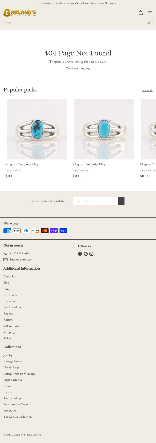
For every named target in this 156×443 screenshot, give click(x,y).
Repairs (8, 313)
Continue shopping (78, 68)
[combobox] (78, 22)
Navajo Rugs (11, 367)
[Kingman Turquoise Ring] (36, 139)
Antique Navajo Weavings (19, 373)
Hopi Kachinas (12, 379)
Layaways (9, 301)
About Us (9, 276)
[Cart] (140, 13)
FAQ (6, 289)
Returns (8, 319)
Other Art (9, 410)
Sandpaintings (12, 398)
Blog (6, 282)
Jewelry (8, 355)
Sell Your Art (11, 326)
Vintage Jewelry (13, 361)
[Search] (148, 22)
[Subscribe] (121, 201)
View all (147, 90)
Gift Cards (10, 295)
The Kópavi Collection (17, 417)
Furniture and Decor (16, 404)
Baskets (8, 386)
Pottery (7, 392)
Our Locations (12, 307)
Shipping (9, 332)
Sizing (7, 338)
